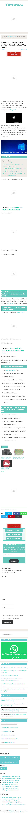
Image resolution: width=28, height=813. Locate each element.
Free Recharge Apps (7, 735)
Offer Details (9, 163)
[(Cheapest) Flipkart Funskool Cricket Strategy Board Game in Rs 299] (18, 452)
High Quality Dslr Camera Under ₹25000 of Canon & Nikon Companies (6, 457)
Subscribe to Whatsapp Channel (10, 757)
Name (4, 599)
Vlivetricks (14, 4)
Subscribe (14, 561)
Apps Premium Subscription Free (10, 738)
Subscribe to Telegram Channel (10, 762)
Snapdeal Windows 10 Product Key (13, 171)
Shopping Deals (9, 509)
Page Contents (7, 161)
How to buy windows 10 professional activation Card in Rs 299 (13, 165)
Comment (5, 576)
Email (3, 607)
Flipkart (5, 110)
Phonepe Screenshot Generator (9, 724)
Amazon (10, 303)
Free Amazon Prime (6, 731)
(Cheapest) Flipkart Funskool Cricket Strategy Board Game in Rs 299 (18, 457)
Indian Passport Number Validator (12, 803)
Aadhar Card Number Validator (11, 801)
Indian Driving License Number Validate (13, 804)
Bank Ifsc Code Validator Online (11, 799)
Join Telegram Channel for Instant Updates (14, 525)
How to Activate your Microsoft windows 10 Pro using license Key (14, 174)
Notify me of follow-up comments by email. (13, 615)
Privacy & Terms (16, 812)
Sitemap (22, 812)
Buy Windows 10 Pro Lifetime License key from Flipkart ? (15, 169)
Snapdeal (13, 110)
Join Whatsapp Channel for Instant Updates (14, 53)
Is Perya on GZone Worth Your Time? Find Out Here (13, 667)
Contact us (8, 812)
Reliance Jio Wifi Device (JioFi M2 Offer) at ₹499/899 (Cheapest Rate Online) (6, 469)
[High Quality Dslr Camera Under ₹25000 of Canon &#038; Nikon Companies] (6, 452)
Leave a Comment (23, 49)
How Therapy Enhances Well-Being (9, 675)
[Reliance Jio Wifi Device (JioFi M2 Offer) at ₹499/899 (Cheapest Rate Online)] (6, 463)
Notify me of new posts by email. (11, 618)
